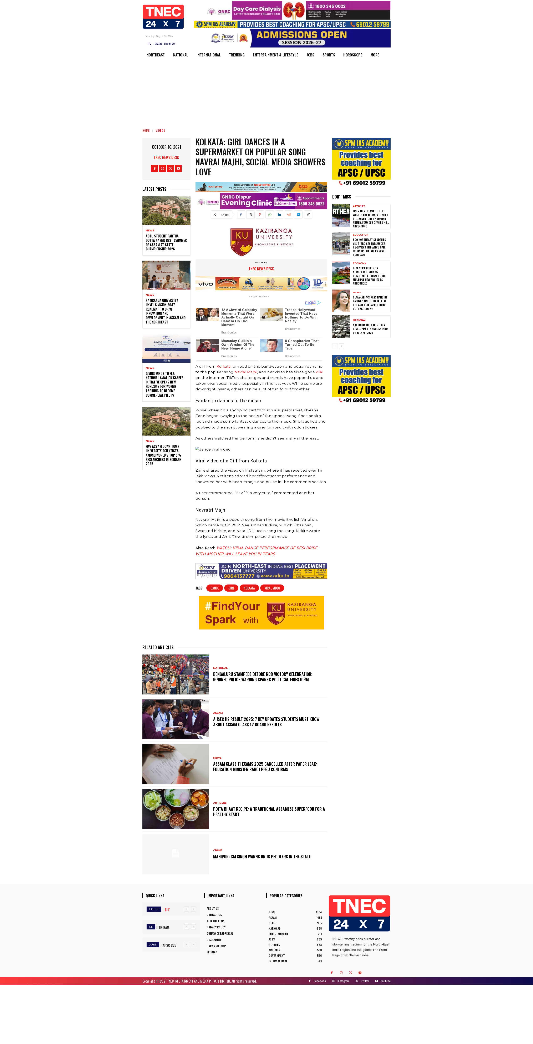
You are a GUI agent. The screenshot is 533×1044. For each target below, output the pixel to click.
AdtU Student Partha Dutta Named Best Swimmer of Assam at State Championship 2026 (166, 242)
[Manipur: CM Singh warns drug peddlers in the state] (175, 854)
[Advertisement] (266, 91)
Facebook (320, 981)
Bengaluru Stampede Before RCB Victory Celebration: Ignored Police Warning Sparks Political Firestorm (262, 677)
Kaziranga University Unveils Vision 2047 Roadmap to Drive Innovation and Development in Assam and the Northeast (166, 311)
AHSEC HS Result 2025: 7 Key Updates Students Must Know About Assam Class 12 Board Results (266, 722)
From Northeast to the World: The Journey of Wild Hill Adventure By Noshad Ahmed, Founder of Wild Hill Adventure (371, 218)
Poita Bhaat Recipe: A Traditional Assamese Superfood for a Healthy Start (269, 811)
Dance (214, 588)
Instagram (343, 981)
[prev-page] (334, 346)
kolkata (249, 588)
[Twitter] (170, 168)
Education (360, 235)
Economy (359, 263)
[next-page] (341, 346)
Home (146, 130)
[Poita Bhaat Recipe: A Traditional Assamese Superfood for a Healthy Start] (175, 809)
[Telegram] (298, 214)
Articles (220, 803)
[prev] (186, 909)
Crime (217, 850)
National (220, 668)
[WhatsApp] (269, 214)
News (150, 230)
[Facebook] (154, 168)
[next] (193, 909)
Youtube (386, 981)
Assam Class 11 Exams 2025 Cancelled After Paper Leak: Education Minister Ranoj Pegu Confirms (265, 766)
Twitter (365, 981)
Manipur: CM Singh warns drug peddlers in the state (262, 856)
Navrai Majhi (245, 372)
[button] (159, 44)
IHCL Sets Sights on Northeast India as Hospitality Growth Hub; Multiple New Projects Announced (369, 275)
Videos (160, 130)
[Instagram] (162, 168)
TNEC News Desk (166, 157)
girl (231, 588)
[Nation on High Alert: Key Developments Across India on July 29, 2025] (341, 326)
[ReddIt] (289, 214)
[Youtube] (178, 168)
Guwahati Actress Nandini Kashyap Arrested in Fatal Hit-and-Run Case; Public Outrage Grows (370, 303)
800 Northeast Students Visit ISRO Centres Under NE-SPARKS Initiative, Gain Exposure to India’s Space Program (369, 247)
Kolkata (224, 366)
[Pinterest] (260, 214)
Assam (218, 713)
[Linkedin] (279, 214)
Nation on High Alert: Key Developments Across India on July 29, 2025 (370, 329)
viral (319, 372)
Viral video (272, 588)
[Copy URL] (308, 214)
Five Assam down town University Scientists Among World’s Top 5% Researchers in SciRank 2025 (164, 455)
